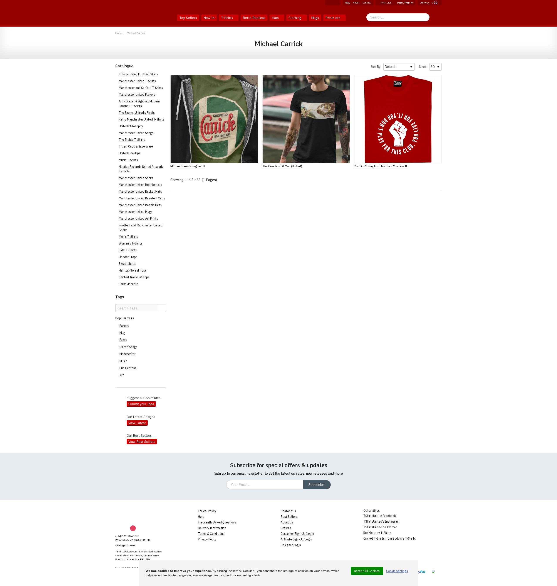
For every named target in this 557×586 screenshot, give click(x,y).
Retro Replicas (254, 18)
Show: (423, 67)
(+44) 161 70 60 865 (127, 536)
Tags (119, 296)
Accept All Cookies (367, 571)
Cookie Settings (397, 571)
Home (118, 33)
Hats (276, 18)
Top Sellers (188, 18)
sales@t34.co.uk (125, 545)
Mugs (315, 18)
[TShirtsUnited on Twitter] (337, 2)
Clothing (295, 18)
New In (209, 18)
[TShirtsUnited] (132, 514)
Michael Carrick (136, 33)
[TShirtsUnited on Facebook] (327, 2)
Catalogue (124, 65)
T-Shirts (227, 18)
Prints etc (333, 18)
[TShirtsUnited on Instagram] (332, 2)
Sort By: (376, 67)
